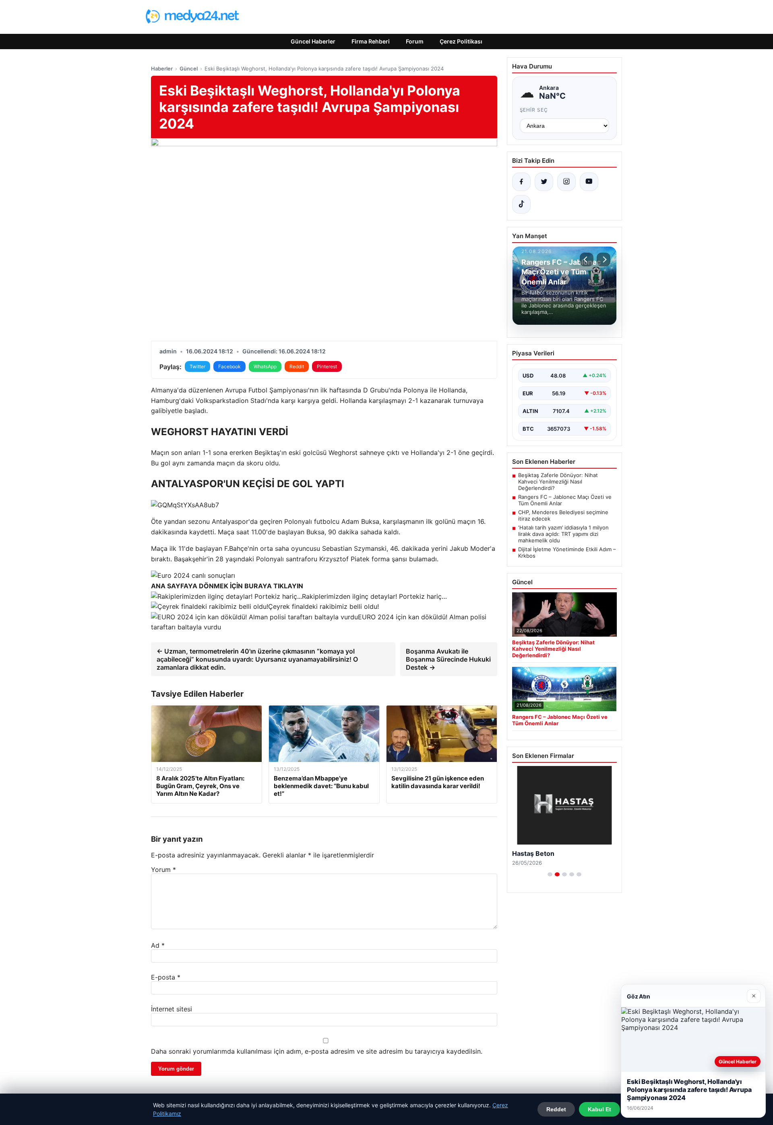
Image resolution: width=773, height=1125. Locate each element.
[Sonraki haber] (603, 259)
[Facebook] (521, 181)
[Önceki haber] (586, 259)
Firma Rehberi (370, 41)
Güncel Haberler (313, 41)
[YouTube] (589, 181)
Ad (158, 945)
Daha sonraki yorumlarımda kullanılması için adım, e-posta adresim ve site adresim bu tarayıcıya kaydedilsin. (316, 1051)
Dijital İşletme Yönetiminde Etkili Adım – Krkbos (567, 552)
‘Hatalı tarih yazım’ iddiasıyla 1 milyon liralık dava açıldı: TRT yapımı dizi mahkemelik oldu (563, 534)
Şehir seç (534, 110)
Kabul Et (599, 1109)
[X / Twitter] (544, 181)
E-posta (165, 977)
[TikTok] (521, 204)
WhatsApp (265, 366)
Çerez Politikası (461, 41)
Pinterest (327, 366)
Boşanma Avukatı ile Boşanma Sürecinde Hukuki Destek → (448, 659)
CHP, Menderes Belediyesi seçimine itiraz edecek (563, 515)
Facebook (229, 366)
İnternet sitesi (171, 1009)
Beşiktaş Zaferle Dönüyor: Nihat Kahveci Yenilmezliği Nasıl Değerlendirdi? (558, 481)
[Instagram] (566, 181)
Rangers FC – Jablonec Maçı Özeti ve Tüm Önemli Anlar (565, 500)
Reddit (296, 366)
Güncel (189, 68)
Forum (415, 41)
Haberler (162, 68)
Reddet (556, 1109)
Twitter (197, 366)
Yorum (163, 870)
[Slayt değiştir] (550, 874)
